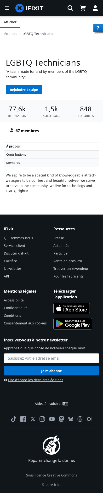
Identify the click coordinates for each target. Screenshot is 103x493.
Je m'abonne (51, 370)
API (6, 276)
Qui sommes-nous (18, 238)
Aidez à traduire (48, 403)
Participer (61, 253)
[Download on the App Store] (71, 308)
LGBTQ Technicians (38, 33)
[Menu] (7, 8)
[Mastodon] (61, 419)
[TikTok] (14, 419)
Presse (58, 238)
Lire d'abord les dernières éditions (35, 380)
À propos (13, 146)
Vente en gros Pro (67, 261)
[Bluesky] (70, 419)
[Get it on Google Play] (72, 323)
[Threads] (80, 419)
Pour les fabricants (68, 276)
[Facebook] (23, 419)
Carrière (10, 261)
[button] (70, 8)
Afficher (10, 22)
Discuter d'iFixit (16, 253)
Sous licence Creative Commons (51, 475)
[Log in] (95, 8)
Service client (14, 245)
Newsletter (12, 268)
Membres (13, 162)
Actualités (61, 245)
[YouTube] (52, 419)
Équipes (10, 33)
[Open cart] (83, 8)
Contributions (16, 154)
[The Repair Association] (89, 419)
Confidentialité (16, 308)
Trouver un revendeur (71, 268)
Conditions (12, 315)
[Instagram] (42, 419)
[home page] (29, 8)
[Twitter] (33, 419)
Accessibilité (14, 300)
